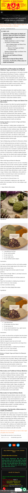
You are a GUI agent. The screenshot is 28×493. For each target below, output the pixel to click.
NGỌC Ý (15, 479)
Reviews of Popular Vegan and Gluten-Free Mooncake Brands (15, 52)
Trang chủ (4, 24)
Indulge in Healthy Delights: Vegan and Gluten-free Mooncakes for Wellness (13, 25)
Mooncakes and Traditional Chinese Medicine (12, 55)
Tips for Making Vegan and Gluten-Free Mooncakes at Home (16, 45)
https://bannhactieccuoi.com (16, 486)
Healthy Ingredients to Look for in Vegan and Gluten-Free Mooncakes (14, 41)
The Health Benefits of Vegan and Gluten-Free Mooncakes (14, 38)
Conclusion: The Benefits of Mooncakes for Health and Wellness (14, 61)
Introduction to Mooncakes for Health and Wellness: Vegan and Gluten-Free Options (14, 34)
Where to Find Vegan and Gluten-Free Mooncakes (16, 48)
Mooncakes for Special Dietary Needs (13, 58)
